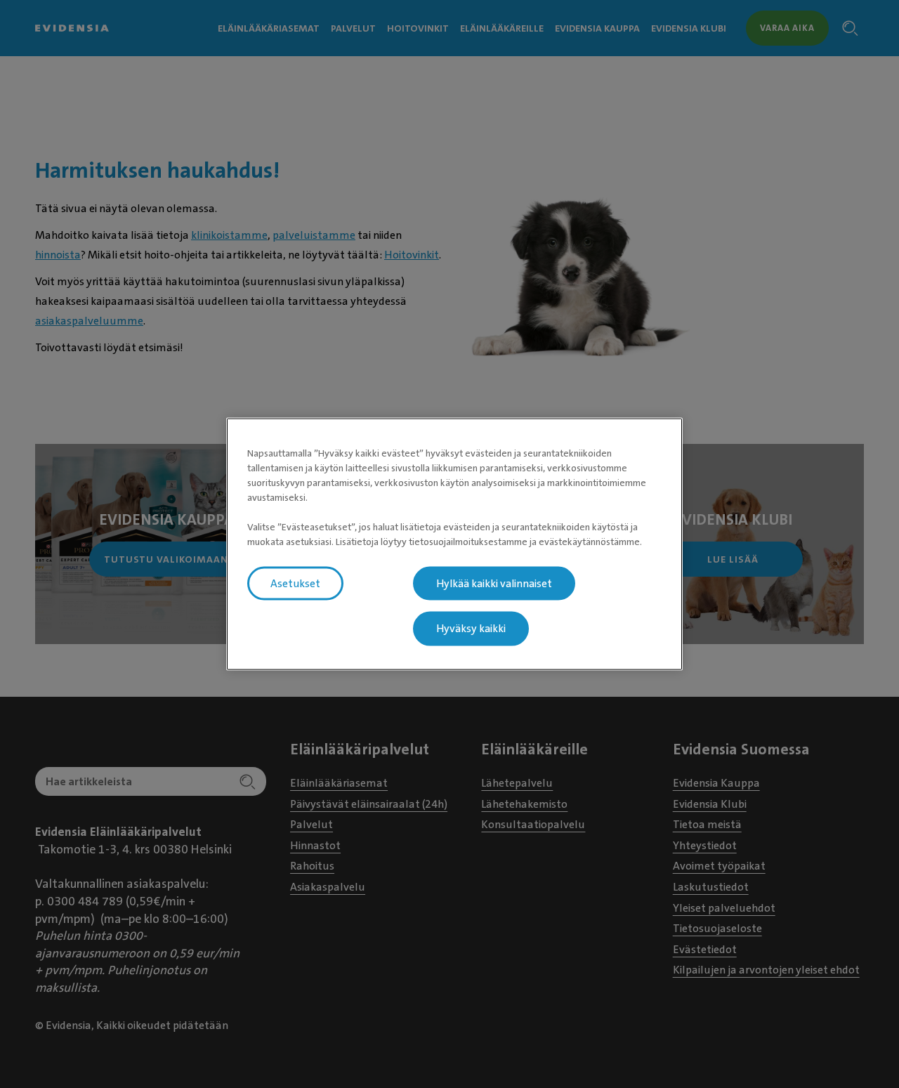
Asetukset (295, 583)
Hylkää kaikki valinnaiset (494, 583)
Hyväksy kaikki (471, 629)
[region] (454, 544)
